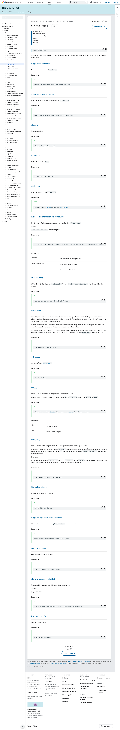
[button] (12, 24)
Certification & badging (87, 680)
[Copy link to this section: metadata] (41, 156)
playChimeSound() (38, 548)
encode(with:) (37, 278)
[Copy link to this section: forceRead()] (43, 311)
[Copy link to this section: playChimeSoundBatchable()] (57, 579)
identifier (35, 125)
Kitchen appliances (68, 695)
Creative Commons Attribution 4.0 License (78, 661)
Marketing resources (86, 683)
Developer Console (103, 678)
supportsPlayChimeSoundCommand (46, 518)
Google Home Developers (38, 21)
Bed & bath (65, 698)
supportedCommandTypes (42, 94)
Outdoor (65, 701)
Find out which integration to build (33, 710)
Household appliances (69, 691)
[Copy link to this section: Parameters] (41, 253)
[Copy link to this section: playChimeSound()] (48, 548)
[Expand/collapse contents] (41, 31)
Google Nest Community (101, 691)
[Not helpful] (106, 21)
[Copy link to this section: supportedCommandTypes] (56, 94)
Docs (49, 2)
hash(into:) (35, 439)
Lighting (65, 678)
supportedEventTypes (40, 64)
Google (48, 207)
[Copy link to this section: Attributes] (42, 357)
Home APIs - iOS (10, 8)
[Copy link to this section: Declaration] (41, 75)
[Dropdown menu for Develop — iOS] (14, 12)
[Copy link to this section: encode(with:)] (44, 278)
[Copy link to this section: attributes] (41, 186)
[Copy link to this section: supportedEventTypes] (52, 64)
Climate (64, 681)
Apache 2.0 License (34, 663)
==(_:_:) (34, 387)
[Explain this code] (102, 49)
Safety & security (68, 685)
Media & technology (68, 688)
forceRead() (36, 311)
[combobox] (78, 2)
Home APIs (51, 21)
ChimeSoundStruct (39, 487)
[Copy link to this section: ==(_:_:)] (39, 388)
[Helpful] (103, 21)
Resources (40, 2)
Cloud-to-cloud (32, 692)
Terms (29, 726)
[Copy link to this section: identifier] (41, 125)
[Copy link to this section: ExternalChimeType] (49, 616)
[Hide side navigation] (22, 727)
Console (108, 2)
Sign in (116, 2)
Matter (29, 678)
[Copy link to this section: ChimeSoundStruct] (49, 487)
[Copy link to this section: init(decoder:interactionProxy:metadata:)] (67, 217)
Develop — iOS (7, 12)
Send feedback (99, 27)
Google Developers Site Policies (59, 663)
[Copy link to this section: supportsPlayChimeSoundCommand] (64, 518)
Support (30, 12)
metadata (35, 155)
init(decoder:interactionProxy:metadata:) (48, 217)
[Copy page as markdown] (54, 26)
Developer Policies (86, 702)
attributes (35, 186)
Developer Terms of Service (86, 698)
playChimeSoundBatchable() (43, 579)
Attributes (64, 207)
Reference (21, 12)
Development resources (84, 687)
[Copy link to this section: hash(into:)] (42, 440)
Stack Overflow (102, 687)
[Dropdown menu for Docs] (53, 2)
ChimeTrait (47, 363)
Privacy (35, 726)
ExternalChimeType (39, 616)
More (59, 2)
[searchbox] (12, 17)
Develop (30, 2)
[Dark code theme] (105, 49)
